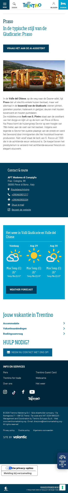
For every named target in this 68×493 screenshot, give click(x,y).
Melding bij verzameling (18, 473)
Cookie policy (24, 430)
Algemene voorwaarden (43, 430)
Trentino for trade (12, 378)
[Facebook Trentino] (23, 391)
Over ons (7, 383)
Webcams (41, 378)
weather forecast (21, 289)
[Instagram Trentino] (5, 391)
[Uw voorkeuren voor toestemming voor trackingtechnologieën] (62, 487)
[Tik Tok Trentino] (14, 391)
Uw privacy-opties (22, 468)
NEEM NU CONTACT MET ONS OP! (30, 352)
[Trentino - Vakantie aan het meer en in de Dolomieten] (32, 5)
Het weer (40, 383)
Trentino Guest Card (46, 372)
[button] (6, 78)
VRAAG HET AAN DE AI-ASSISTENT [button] (26, 48)
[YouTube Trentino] (32, 391)
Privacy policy (9, 430)
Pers (5, 372)
